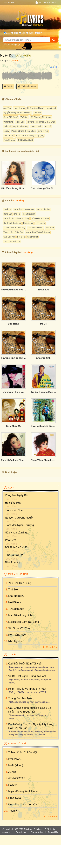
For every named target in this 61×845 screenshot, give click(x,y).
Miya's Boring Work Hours (23, 791)
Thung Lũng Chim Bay (13, 232)
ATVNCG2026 (16, 778)
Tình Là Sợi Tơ (14, 555)
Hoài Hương (19, 108)
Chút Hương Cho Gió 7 (43, 188)
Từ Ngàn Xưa (16, 608)
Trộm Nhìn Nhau (14, 510)
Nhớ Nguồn (15, 641)
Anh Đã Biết (32, 237)
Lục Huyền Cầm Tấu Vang (23, 621)
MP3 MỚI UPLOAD (18, 574)
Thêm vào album (28, 86)
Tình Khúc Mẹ (13, 426)
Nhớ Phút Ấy (12, 562)
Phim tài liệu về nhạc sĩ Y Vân (27, 688)
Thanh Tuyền (36, 126)
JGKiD (12, 771)
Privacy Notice (37, 832)
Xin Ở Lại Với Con (19, 628)
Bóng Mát (7, 214)
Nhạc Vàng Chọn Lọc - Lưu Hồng (43, 460)
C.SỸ (31, 33)
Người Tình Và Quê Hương (38, 232)
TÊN (16, 33)
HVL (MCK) (14, 758)
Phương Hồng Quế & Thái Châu (41, 122)
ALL (8, 33)
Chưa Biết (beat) (10, 117)
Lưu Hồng (23, 55)
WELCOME (47, 3)
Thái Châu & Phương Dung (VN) (29, 135)
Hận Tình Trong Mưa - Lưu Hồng (13, 188)
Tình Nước (40, 223)
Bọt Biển (21, 237)
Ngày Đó (6, 55)
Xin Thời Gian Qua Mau (24, 209)
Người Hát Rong (20, 126)
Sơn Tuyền (43, 131)
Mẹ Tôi (17, 214)
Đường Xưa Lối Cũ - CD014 (43, 426)
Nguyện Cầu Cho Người (19, 517)
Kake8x (12, 784)
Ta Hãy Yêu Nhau (35, 228)
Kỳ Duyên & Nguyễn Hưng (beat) (41, 108)
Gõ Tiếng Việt (13, 45)
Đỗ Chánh (35, 117)
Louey (6, 131)
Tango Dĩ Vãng (43, 209)
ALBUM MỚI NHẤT (18, 743)
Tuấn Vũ (7, 126)
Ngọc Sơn (20, 122)
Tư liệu (12, 654)
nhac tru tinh (43, 358)
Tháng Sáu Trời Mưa (20, 698)
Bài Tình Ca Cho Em (17, 547)
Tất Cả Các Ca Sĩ (25, 140)
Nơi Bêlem (14, 602)
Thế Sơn (24, 117)
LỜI (23, 33)
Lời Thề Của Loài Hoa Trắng (16, 218)
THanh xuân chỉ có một (22, 752)
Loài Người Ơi (16, 596)
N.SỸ (39, 33)
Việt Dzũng (8, 122)
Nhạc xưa (43, 289)
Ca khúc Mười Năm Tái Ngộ (24, 663)
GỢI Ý (11, 487)
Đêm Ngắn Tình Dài (13, 392)
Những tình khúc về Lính (13, 289)
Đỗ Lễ (43, 323)
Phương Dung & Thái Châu (23, 131)
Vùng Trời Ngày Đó (11, 241)
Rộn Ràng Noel (17, 634)
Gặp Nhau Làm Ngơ (16, 532)
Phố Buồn (50, 228)
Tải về (10, 86)
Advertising (21, 832)
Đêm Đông (28, 223)
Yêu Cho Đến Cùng (19, 583)
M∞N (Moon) (15, 765)
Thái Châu (8, 135)
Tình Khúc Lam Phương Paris (13, 460)
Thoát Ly (7, 209)
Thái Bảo (37, 113)
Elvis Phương (9, 140)
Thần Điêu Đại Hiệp (40, 218)
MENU (10, 3)
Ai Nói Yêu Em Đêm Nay (14, 228)
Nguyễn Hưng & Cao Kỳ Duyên (17, 113)
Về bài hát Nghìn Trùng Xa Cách (27, 676)
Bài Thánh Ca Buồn (12, 223)
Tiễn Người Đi (29, 214)
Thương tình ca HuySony (13, 358)
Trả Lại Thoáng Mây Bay (43, 392)
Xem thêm (51, 647)
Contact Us (53, 832)
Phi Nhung (47, 117)
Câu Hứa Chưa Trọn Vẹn (23, 804)
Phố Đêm (10, 540)
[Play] (5, 67)
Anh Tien (7, 108)
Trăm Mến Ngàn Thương (19, 525)
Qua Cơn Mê (9, 237)
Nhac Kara (14, 797)
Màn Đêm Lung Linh (20, 615)
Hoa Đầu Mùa (13, 502)
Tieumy (12, 810)
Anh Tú (48, 126)
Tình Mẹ (13, 589)
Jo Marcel (14, 60)
